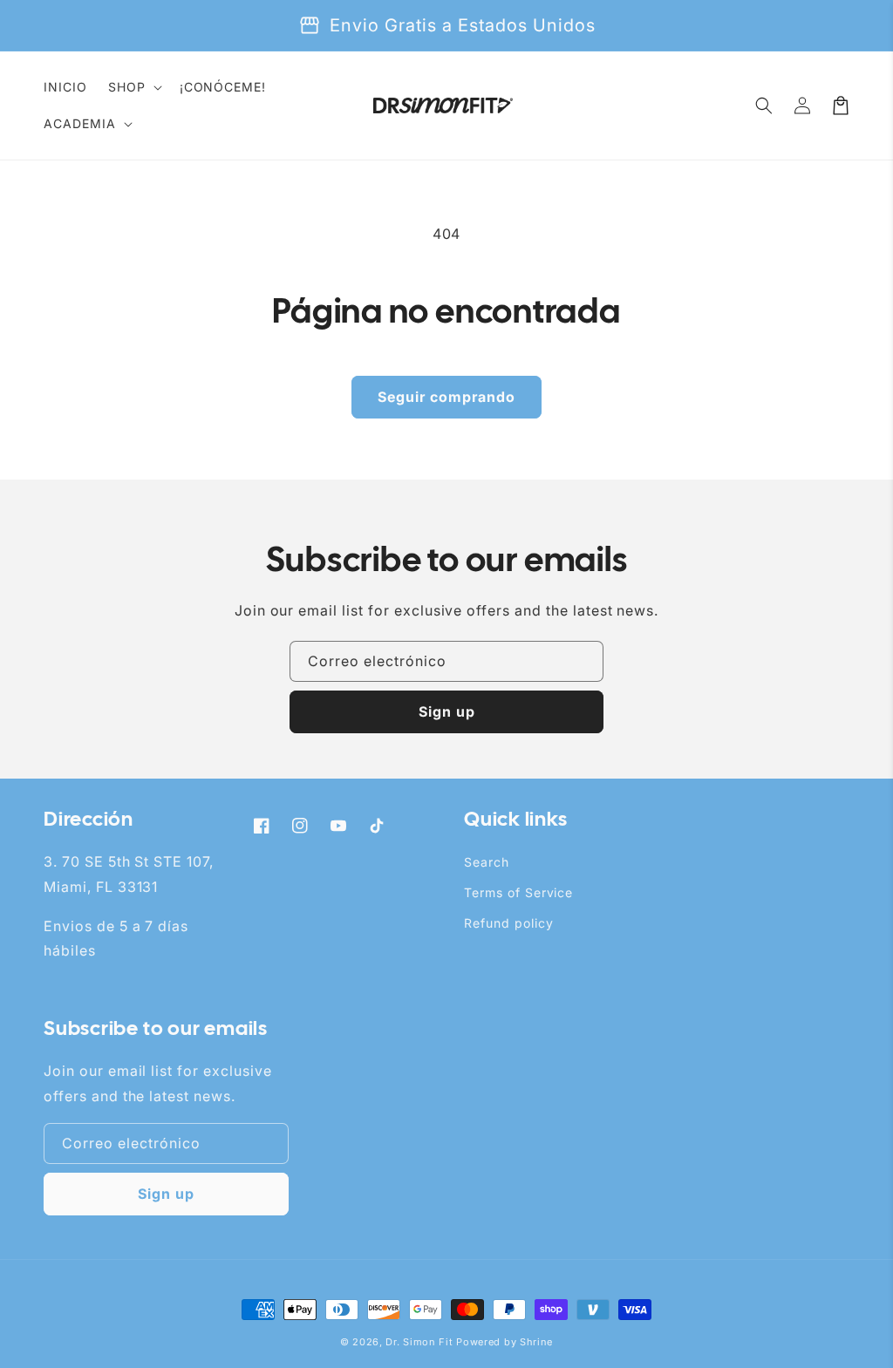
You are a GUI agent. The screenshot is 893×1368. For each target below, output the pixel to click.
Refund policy (508, 922)
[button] (133, 87)
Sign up (447, 711)
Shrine (536, 1342)
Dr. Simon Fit (419, 1342)
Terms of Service (518, 892)
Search (486, 861)
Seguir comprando (446, 396)
